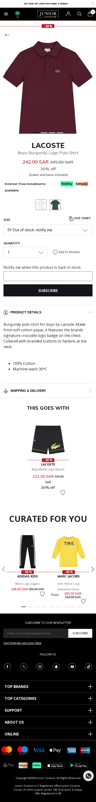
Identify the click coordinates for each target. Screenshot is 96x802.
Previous (3, 569)
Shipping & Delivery (28, 391)
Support (13, 710)
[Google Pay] (8, 765)
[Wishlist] (63, 492)
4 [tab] (44, 609)
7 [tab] (65, 609)
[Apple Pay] (55, 750)
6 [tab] (58, 609)
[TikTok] (88, 666)
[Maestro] (22, 750)
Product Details (25, 312)
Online (12, 734)
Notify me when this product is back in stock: (42, 267)
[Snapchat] (56, 666)
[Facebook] (7, 666)
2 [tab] (30, 609)
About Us (14, 722)
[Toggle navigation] (6, 14)
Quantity (11, 243)
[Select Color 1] (43, 205)
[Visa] (39, 750)
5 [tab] (51, 609)
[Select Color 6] (55, 205)
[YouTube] (72, 666)
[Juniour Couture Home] (48, 13)
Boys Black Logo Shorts (48, 469)
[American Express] (71, 750)
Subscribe (80, 633)
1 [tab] (23, 609)
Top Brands (16, 686)
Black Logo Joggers (27, 583)
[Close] (92, 3)
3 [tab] (37, 609)
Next (92, 569)
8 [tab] (72, 609)
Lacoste (48, 145)
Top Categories (20, 698)
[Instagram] (39, 666)
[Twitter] (23, 666)
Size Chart (82, 218)
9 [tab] (79, 609)
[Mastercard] (7, 750)
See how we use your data (22, 643)
